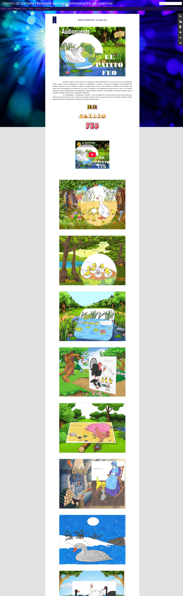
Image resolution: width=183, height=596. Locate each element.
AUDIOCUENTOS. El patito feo (92, 19)
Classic (3, 9)
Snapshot (38, 9)
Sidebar (31, 9)
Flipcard (10, 9)
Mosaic (24, 9)
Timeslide (46, 9)
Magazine (17, 9)
